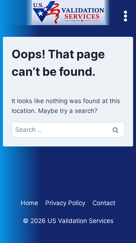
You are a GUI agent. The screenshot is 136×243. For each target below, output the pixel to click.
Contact (103, 203)
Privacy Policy (65, 203)
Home (29, 203)
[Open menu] (127, 16)
